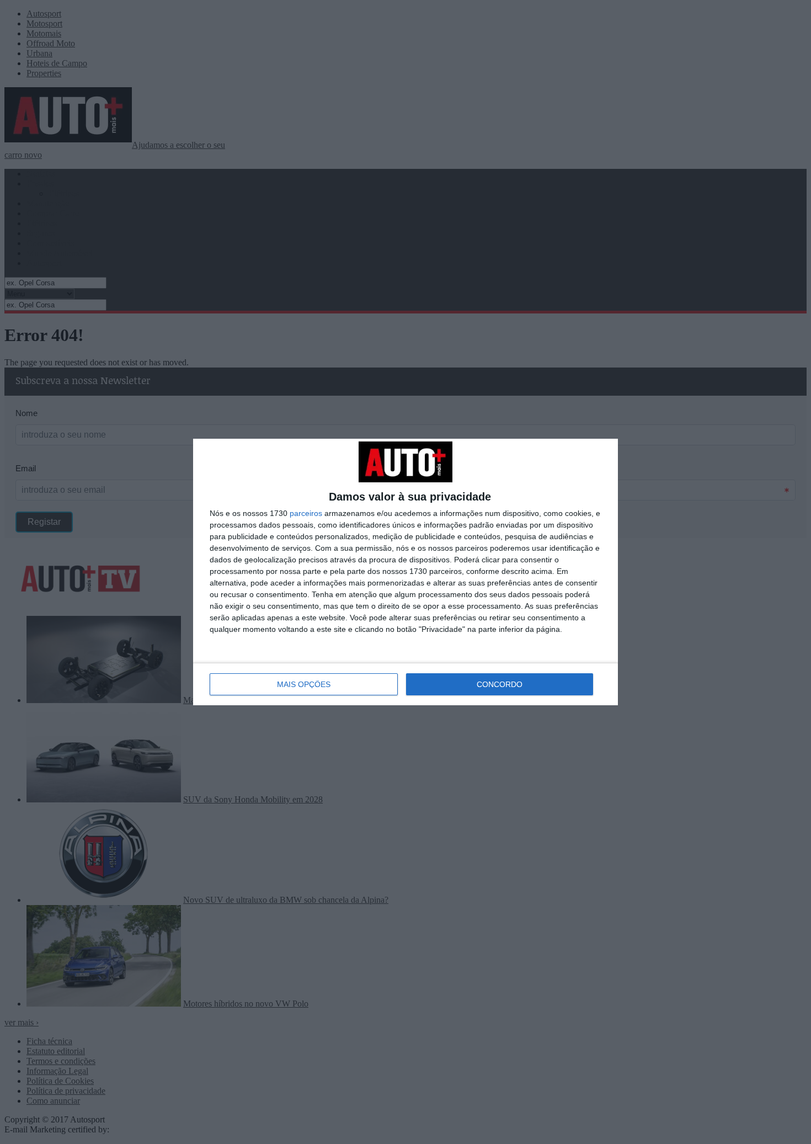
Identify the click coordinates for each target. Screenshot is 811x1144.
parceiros (306, 513)
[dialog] (405, 572)
